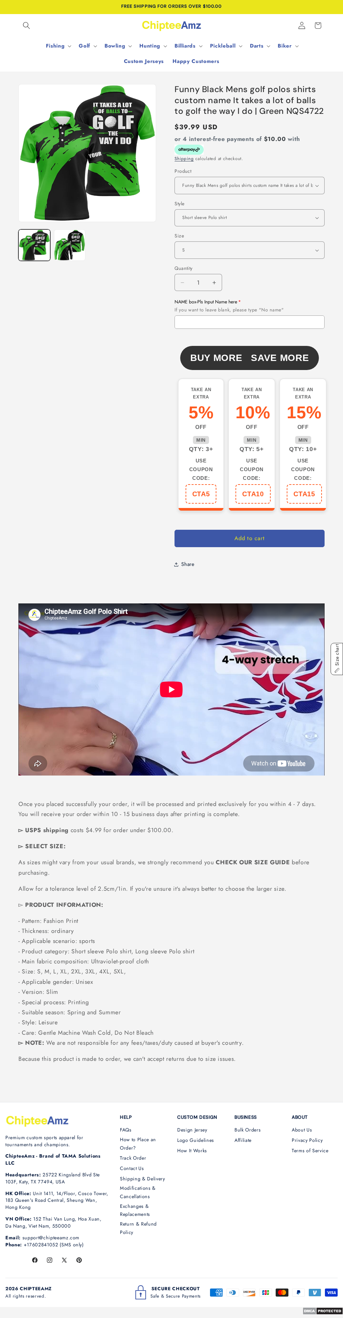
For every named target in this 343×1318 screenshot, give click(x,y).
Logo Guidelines (195, 1140)
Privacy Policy (307, 1140)
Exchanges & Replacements (135, 1210)
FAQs (126, 1129)
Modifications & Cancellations (138, 1192)
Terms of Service (310, 1150)
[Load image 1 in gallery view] (34, 245)
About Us (302, 1129)
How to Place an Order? (138, 1143)
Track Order (133, 1158)
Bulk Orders (247, 1129)
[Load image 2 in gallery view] (70, 245)
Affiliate (243, 1140)
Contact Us (132, 1168)
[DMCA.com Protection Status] (322, 1313)
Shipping (184, 158)
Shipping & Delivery (142, 1178)
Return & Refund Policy (138, 1228)
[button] (26, 25)
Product (183, 171)
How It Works (192, 1150)
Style (179, 203)
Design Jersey (192, 1129)
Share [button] (187, 564)
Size (179, 235)
